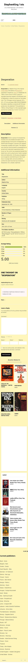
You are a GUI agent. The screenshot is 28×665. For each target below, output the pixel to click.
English (4, 187)
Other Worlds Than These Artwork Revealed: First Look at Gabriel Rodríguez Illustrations (17, 609)
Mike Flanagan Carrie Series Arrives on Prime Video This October (17, 617)
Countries (7, 26)
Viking (15, 92)
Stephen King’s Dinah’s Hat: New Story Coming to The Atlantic (17, 624)
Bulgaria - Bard (4, 564)
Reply (2, 299)
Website (21, 340)
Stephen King (5, 182)
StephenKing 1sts (14, 4)
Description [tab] (7, 123)
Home (2, 26)
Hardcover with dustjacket (8, 221)
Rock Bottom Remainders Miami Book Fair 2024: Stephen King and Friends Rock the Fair (17, 658)
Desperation (10, 118)
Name (3, 340)
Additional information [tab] (19, 123)
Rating (3, 337)
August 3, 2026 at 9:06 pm (7, 284)
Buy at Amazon (6, 113)
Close (25, 551)
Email (12, 340)
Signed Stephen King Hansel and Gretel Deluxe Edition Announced (18, 632)
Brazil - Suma (3, 561)
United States (14, 26)
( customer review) (13, 84)
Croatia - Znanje (4, 566)
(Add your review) (13, 263)
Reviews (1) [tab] (14, 127)
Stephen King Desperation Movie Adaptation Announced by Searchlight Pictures (17, 589)
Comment (4, 316)
